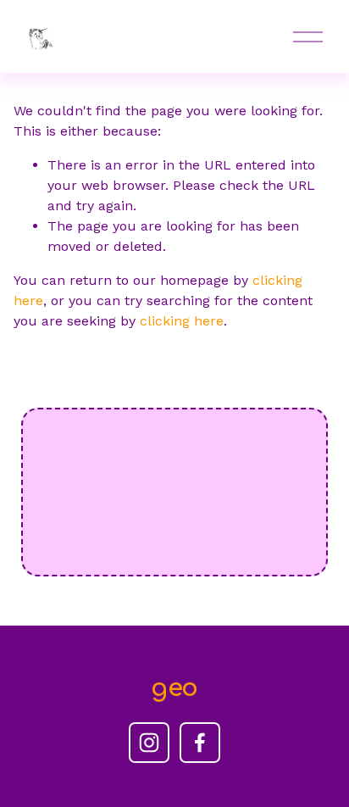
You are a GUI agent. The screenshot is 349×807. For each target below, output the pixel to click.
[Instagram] (149, 742)
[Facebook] (200, 742)
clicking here (182, 321)
